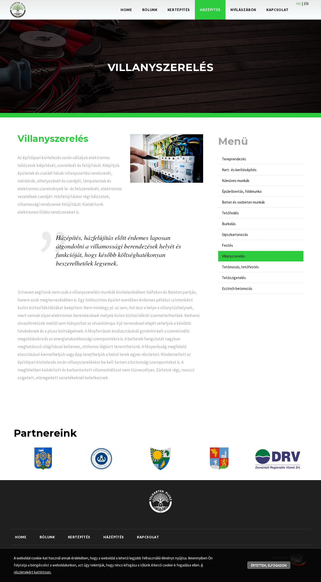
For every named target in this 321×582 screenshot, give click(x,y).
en (306, 3)
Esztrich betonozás (237, 288)
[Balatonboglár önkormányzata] (219, 458)
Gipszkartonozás (235, 234)
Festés (227, 245)
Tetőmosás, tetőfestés (240, 267)
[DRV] (278, 458)
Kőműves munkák (235, 180)
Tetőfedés (230, 213)
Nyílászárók (243, 10)
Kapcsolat (277, 10)
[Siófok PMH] (43, 458)
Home (126, 10)
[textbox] (70, 139)
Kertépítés (179, 10)
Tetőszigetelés (234, 277)
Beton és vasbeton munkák (243, 202)
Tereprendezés (234, 159)
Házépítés (210, 10)
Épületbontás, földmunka (242, 191)
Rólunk (149, 10)
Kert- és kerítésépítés (239, 169)
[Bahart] (101, 458)
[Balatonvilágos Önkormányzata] (160, 458)
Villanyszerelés (233, 256)
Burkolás (229, 223)
